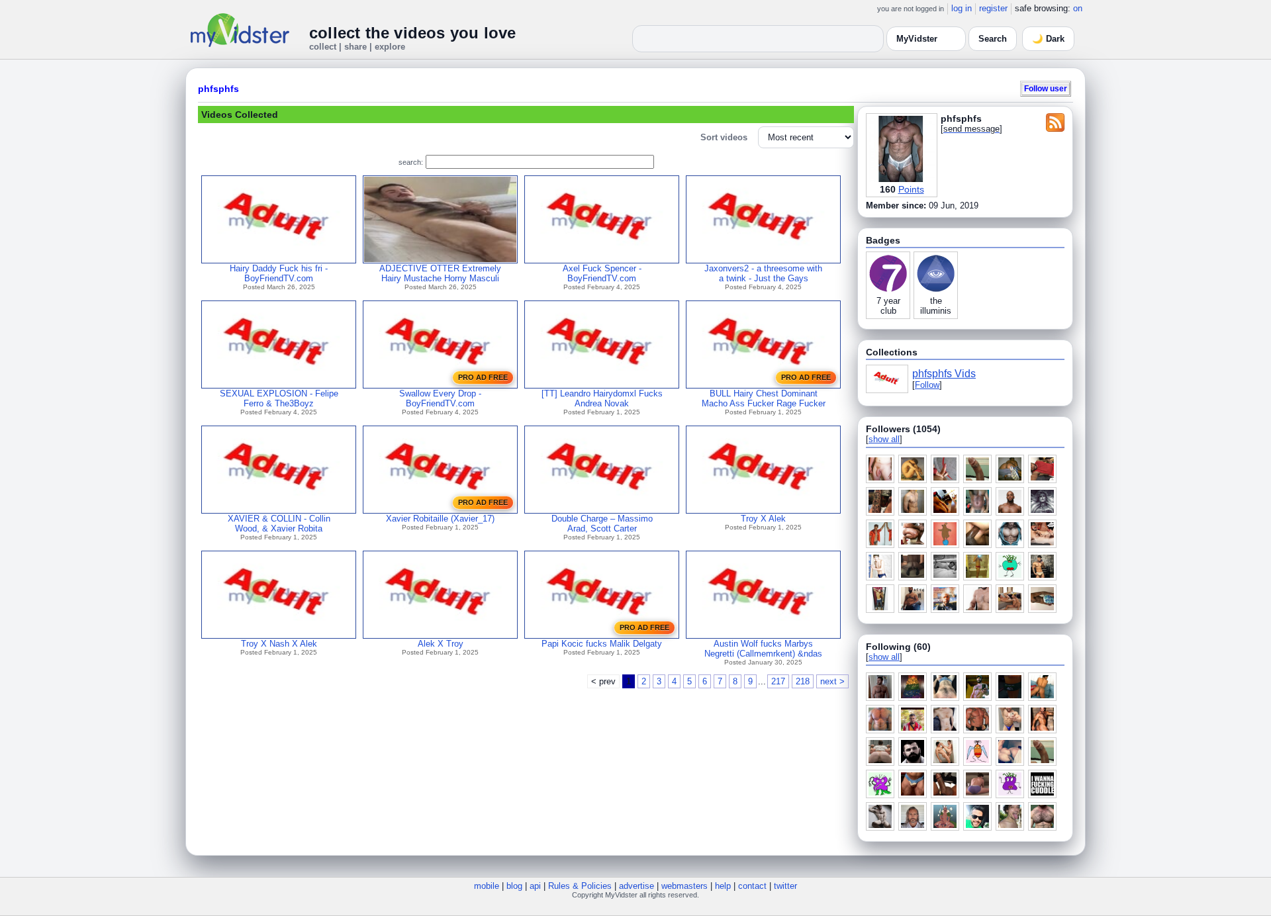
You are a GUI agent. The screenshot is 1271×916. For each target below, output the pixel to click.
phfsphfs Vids (944, 373)
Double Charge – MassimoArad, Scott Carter (602, 523)
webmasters (684, 886)
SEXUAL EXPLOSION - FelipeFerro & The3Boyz (279, 398)
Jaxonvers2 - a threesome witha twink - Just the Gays (763, 273)
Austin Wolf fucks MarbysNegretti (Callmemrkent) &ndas (763, 649)
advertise (636, 886)
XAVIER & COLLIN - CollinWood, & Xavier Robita (279, 523)
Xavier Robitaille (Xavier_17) (440, 519)
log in (961, 8)
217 (778, 681)
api (535, 886)
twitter (785, 886)
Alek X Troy (440, 644)
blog (514, 886)
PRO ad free (483, 377)
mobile (486, 886)
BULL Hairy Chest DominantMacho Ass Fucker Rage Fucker (763, 398)
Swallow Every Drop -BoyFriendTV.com (440, 398)
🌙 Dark (1048, 39)
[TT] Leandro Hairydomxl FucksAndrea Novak (602, 398)
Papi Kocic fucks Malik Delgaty (601, 644)
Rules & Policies (580, 886)
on (1077, 8)
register (993, 8)
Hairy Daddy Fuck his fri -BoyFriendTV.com (279, 273)
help (723, 886)
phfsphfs (218, 88)
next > (832, 681)
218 (803, 681)
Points (911, 189)
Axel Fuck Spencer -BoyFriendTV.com (602, 273)
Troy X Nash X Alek (279, 644)
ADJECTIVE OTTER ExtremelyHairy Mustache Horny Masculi (440, 273)
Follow (927, 385)
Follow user (1045, 88)
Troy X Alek (763, 519)
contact (752, 886)
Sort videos (723, 137)
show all (884, 439)
